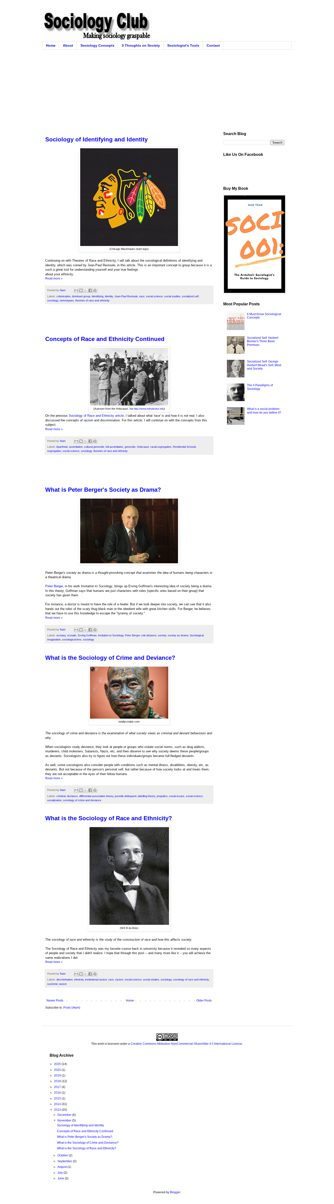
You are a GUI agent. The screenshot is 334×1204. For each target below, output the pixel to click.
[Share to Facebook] (90, 290)
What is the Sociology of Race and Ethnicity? (108, 818)
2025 (58, 1064)
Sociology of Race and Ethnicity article (96, 415)
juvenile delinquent (125, 796)
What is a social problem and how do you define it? (264, 410)
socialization (54, 800)
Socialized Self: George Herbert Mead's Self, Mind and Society (264, 365)
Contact (213, 45)
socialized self (190, 296)
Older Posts (204, 1000)
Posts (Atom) (71, 1007)
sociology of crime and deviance (82, 800)
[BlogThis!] (80, 290)
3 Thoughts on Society (141, 45)
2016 (58, 1092)
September (65, 1161)
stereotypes (67, 300)
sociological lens (71, 639)
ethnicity (79, 979)
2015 (58, 1098)
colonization (63, 296)
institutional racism (96, 979)
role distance (148, 635)
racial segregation (160, 446)
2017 (58, 1087)
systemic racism (57, 983)
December (64, 1115)
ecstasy (61, 635)
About (68, 45)
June (61, 1178)
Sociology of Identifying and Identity (96, 139)
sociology (52, 300)
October (63, 1155)
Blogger (175, 1192)
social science (154, 296)
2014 (58, 1104)
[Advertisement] (167, 86)
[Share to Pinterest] (94, 290)
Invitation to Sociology (110, 635)
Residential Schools (184, 446)
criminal (61, 796)
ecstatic (72, 635)
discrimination (64, 979)
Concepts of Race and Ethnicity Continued (105, 339)
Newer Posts (54, 1000)
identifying (97, 296)
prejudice (162, 796)
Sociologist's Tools (183, 45)
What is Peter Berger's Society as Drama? (103, 489)
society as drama (178, 635)
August (62, 1167)
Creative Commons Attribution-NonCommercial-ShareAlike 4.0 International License (186, 1043)
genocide (130, 446)
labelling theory (146, 796)
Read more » (54, 278)
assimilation (76, 446)
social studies (172, 296)
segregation (54, 450)
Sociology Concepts (97, 45)
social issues (176, 796)
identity (109, 296)
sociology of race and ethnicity (191, 979)
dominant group (81, 296)
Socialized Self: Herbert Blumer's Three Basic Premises (262, 341)
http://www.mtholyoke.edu (149, 408)
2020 (58, 1070)
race (142, 296)
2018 (58, 1081)
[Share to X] (85, 290)
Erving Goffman (87, 635)
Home (51, 45)
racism (119, 979)
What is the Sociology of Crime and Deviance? (110, 657)
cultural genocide (94, 446)
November (64, 1120)
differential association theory (96, 796)
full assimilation (114, 446)
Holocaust (143, 446)
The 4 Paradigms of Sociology (260, 387)
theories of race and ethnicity (92, 300)
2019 (58, 1075)
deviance (72, 796)
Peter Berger (54, 586)
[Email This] (76, 290)
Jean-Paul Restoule (126, 296)
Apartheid (61, 446)
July (60, 1172)
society (162, 635)
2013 (58, 1109)
